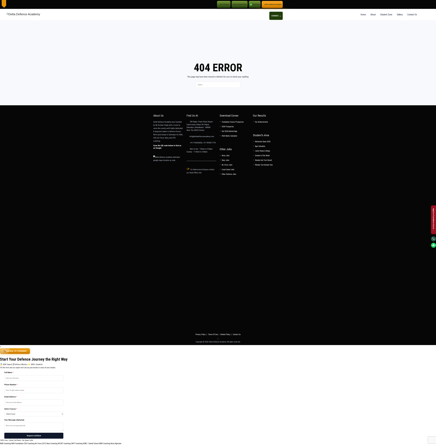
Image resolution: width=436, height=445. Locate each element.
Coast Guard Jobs (228, 169)
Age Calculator (260, 146)
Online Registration (239, 4)
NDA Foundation (17, 443)
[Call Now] (433, 238)
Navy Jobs (225, 160)
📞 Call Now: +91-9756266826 (15, 351)
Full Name (8, 372)
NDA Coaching (5, 443)
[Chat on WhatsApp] (433, 244)
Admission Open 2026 (262, 141)
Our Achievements (261, 122)
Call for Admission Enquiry (273, 4)
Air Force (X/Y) (40, 443)
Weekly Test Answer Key (264, 165)
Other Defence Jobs (229, 174)
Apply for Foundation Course (433, 219)
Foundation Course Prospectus (233, 122)
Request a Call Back (34, 436)
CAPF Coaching (76, 443)
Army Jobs (225, 155)
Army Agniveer (116, 443)
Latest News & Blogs (262, 151)
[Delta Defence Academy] (23, 14)
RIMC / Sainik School (91, 443)
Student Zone (386, 14)
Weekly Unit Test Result (263, 160)
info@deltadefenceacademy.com (201, 136)
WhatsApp (255, 4)
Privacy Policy (200, 334)
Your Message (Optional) (14, 420)
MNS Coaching (104, 443)
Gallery (400, 14)
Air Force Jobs (227, 165)
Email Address (10, 397)
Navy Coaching (51, 443)
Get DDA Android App (229, 131)
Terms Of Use (213, 334)
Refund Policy (225, 334)
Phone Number (11, 384)
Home (363, 14)
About (373, 14)
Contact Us (412, 14)
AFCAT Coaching (64, 443)
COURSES (275, 16)
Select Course (10, 409)
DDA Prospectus (228, 127)
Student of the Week (262, 155)
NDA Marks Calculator (229, 136)
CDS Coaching (29, 443)
